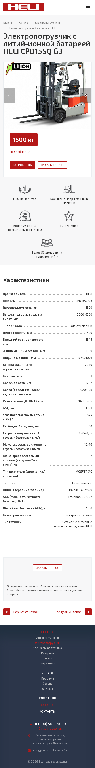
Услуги (47, 673)
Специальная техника (47, 648)
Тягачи (47, 658)
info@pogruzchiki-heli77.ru (50, 750)
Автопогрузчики (47, 637)
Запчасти (48, 688)
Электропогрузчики (47, 643)
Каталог (47, 632)
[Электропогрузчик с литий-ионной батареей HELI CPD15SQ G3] (47, 95)
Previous (9, 91)
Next (88, 91)
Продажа (47, 678)
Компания (47, 698)
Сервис (47, 683)
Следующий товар (68, 612)
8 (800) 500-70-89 (50, 724)
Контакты (47, 711)
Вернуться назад (25, 612)
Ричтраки (47, 653)
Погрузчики (47, 663)
